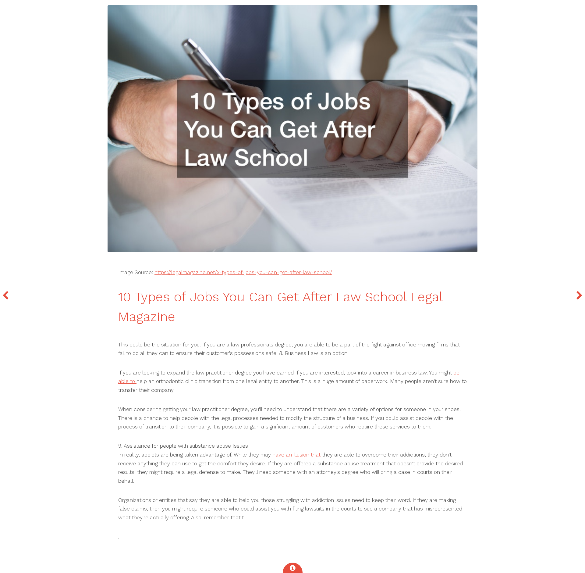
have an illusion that (297, 455)
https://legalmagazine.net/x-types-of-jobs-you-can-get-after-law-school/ (243, 272)
